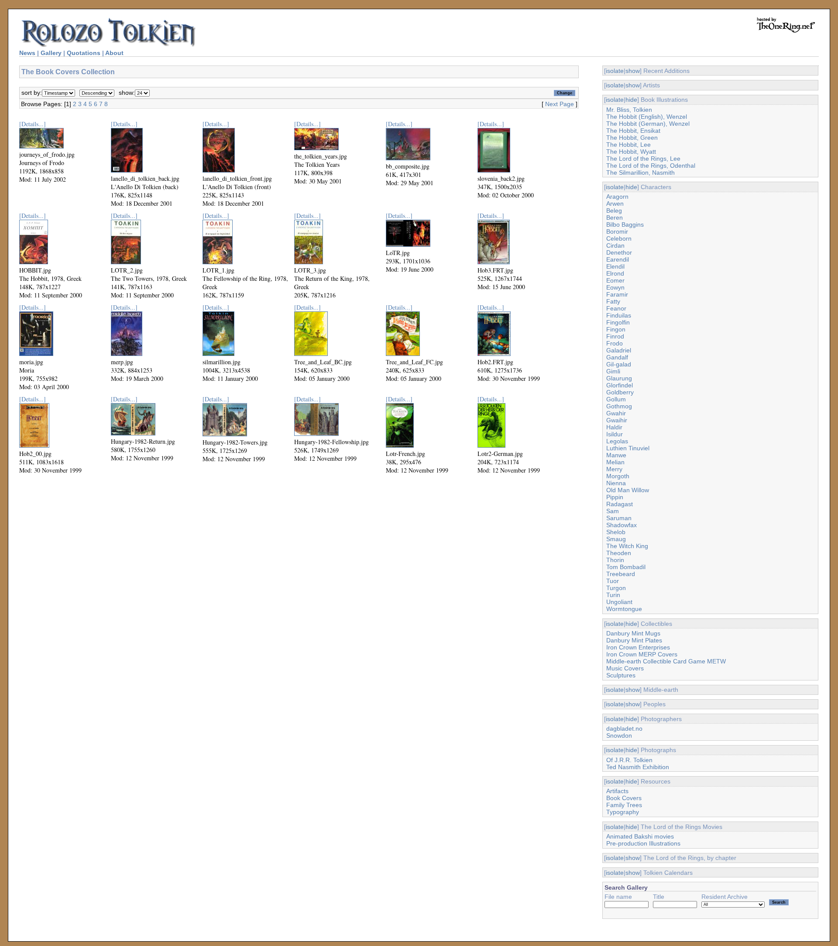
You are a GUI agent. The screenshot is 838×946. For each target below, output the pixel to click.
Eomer (615, 280)
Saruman (619, 517)
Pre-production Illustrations (643, 843)
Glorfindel (619, 385)
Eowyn (615, 287)
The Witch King (627, 545)
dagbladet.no (624, 728)
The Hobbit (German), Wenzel (648, 123)
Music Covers (625, 668)
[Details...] (32, 124)
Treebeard (620, 573)
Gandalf (617, 357)
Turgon (616, 587)
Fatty (613, 301)
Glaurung (619, 378)
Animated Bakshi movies (640, 836)
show (632, 70)
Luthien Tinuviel (627, 448)
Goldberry (620, 392)
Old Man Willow (627, 490)
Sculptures (620, 675)
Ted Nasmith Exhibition (637, 766)
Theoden (618, 552)
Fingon (615, 329)
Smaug (616, 538)
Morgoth (617, 476)
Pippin (614, 497)
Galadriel (618, 350)
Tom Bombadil (626, 566)
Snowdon (619, 735)
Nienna (616, 483)
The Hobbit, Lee (628, 144)
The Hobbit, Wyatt (631, 151)
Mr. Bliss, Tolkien (629, 109)
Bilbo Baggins (625, 224)
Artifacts (617, 790)
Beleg (614, 210)
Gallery (51, 52)
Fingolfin (618, 322)
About (114, 52)
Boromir (617, 231)
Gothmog (619, 406)
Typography (622, 811)
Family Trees (624, 804)
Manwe (616, 455)
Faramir (617, 294)
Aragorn (617, 196)
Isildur (614, 434)
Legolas (617, 441)
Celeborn (619, 238)
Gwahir (616, 413)
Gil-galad (618, 364)
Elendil (615, 266)
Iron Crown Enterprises (638, 647)
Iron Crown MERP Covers (641, 654)
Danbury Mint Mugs (633, 633)
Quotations (83, 52)
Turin (613, 594)
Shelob (615, 531)
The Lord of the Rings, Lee (643, 158)
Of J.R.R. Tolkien (629, 759)
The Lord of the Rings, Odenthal (650, 165)
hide (631, 99)
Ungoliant (619, 601)
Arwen (615, 203)
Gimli (613, 371)
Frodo (614, 343)
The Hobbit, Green (632, 137)
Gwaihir (616, 420)
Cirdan (615, 245)
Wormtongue (624, 608)
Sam (612, 511)
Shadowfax (621, 524)
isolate (615, 70)
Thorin (615, 559)
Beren (614, 217)
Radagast (619, 504)
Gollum (616, 399)
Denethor (619, 252)
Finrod (615, 336)
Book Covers (624, 797)
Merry (614, 469)
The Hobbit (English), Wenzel (646, 116)
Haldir (614, 427)
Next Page (559, 103)
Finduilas (618, 315)
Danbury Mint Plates (634, 640)
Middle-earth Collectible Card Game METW (666, 661)
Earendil (617, 259)
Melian (615, 462)
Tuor (612, 580)
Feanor (616, 308)
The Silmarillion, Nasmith (640, 172)
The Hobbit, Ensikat (633, 130)
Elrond (615, 273)
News (27, 52)
